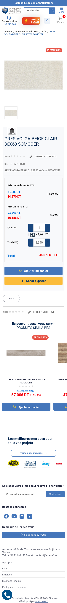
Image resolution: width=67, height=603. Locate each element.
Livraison (7, 574)
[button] (60, 20)
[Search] (52, 11)
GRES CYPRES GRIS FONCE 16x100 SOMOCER (26, 381)
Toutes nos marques (31, 453)
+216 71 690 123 (16, 555)
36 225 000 (10, 24)
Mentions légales (11, 581)
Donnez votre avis (45, 156)
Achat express (36, 281)
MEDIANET (41, 601)
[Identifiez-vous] (47, 21)
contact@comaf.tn (46, 555)
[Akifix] (13, 464)
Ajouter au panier (36, 271)
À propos (7, 562)
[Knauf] (46, 464)
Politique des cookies (13, 587)
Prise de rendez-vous (33, 534)
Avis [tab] (11, 298)
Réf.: (6, 164)
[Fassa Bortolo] (29, 464)
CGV (4, 568)
